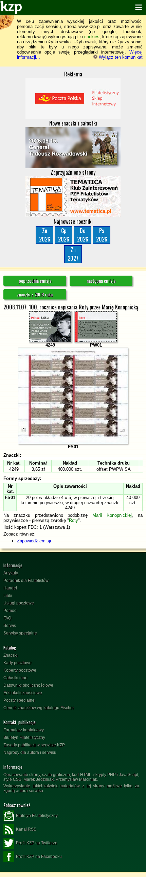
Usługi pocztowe (18, 603)
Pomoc (9, 610)
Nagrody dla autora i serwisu (29, 752)
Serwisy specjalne (20, 633)
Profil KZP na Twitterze (36, 843)
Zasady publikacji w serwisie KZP (34, 745)
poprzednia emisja (35, 280)
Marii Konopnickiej (112, 515)
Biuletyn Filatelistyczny (24, 737)
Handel (10, 588)
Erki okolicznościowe (22, 692)
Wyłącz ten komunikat (120, 57)
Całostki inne (15, 677)
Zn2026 (44, 234)
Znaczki (10, 655)
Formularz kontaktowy (23, 730)
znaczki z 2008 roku (35, 294)
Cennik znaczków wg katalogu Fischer (38, 707)
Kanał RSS (26, 829)
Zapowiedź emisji (34, 540)
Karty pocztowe (17, 662)
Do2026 (82, 234)
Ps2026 (101, 234)
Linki (7, 595)
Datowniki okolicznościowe (28, 685)
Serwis (9, 625)
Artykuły (10, 573)
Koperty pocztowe (19, 670)
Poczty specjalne (19, 700)
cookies (91, 36)
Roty (73, 520)
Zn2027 (73, 254)
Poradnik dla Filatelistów (26, 580)
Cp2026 (63, 234)
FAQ (7, 618)
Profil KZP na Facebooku (39, 856)
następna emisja (101, 280)
